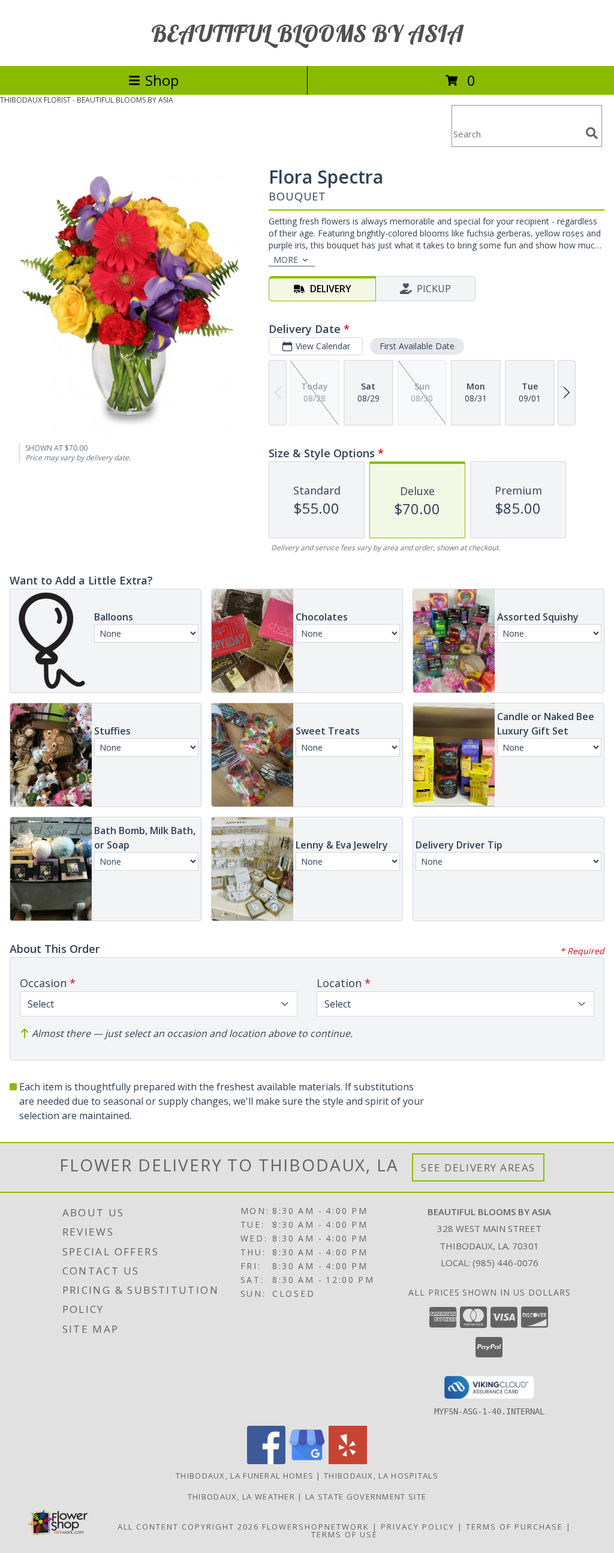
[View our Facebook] (266, 1461)
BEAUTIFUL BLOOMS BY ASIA (307, 33)
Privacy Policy (418, 1526)
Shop (162, 80)
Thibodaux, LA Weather (241, 1496)
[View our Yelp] (348, 1461)
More (285, 259)
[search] (591, 133)
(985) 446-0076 (505, 1263)
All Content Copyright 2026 (188, 1526)
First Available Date (417, 346)
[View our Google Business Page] (307, 1461)
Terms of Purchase (514, 1526)
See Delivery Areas (478, 1167)
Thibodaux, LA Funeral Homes (245, 1475)
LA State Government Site (365, 1496)
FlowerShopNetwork (315, 1526)
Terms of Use (344, 1534)
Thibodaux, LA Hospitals (381, 1475)
